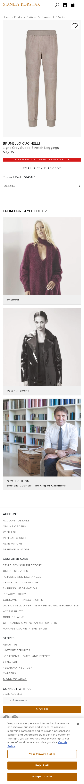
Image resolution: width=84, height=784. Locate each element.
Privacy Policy (14, 594)
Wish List (10, 532)
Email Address (12, 694)
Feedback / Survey (17, 668)
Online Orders (14, 526)
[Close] (77, 724)
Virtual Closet (15, 538)
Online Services (15, 571)
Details (9, 186)
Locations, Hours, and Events (27, 656)
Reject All (42, 765)
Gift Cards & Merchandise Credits (30, 623)
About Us (10, 645)
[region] (42, 751)
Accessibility (13, 611)
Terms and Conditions (20, 582)
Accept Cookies (42, 776)
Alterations (12, 544)
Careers (9, 673)
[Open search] (57, 5)
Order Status (13, 617)
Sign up (42, 709)
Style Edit (11, 662)
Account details (16, 520)
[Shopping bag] (73, 5)
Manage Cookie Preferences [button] (25, 629)
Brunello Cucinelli (21, 143)
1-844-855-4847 (15, 679)
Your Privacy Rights (42, 754)
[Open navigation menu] (79, 5)
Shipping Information (20, 588)
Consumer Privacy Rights (23, 600)
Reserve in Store (16, 549)
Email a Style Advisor (42, 168)
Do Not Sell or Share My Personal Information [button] (41, 605)
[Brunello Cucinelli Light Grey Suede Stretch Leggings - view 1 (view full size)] (42, 78)
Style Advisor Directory (22, 565)
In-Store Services (16, 650)
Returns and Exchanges (22, 577)
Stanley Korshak (21, 5)
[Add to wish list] (75, 25)
